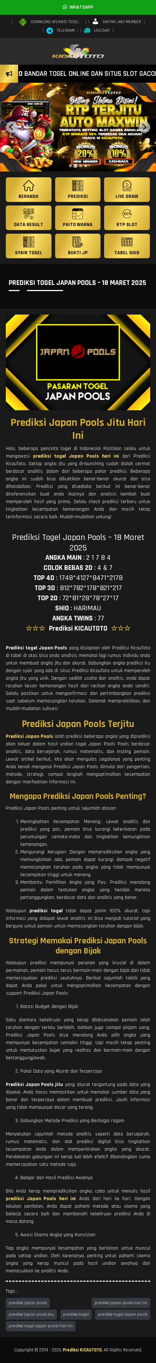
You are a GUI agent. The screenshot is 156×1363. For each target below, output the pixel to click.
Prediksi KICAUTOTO (82, 1350)
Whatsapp (80, 7)
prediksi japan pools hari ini (121, 1303)
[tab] (70, 165)
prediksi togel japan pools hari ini (41, 1326)
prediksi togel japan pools (122, 1314)
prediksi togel (76, 1314)
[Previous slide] (11, 127)
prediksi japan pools (28, 1303)
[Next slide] (144, 127)
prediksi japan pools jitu (31, 1314)
